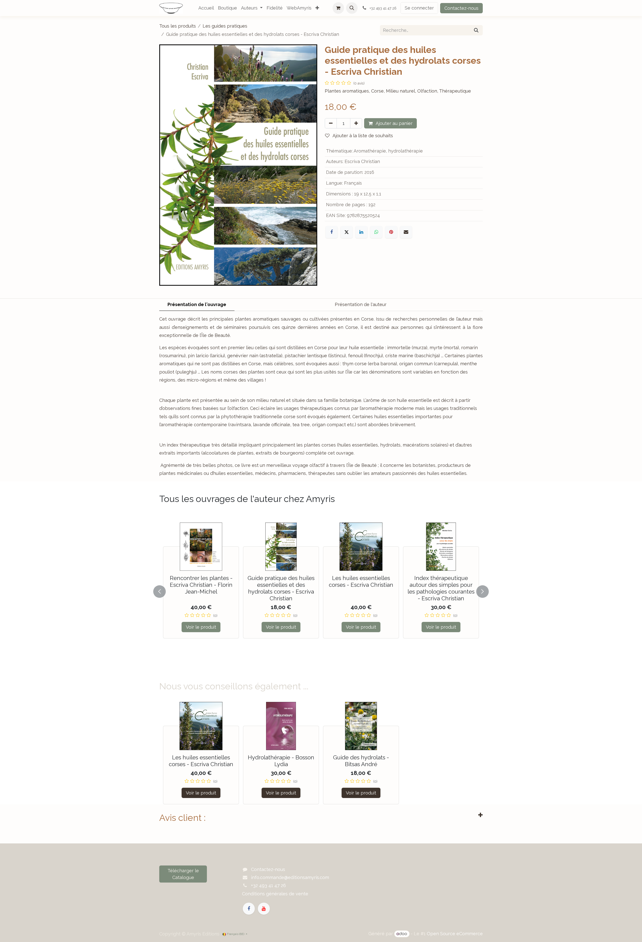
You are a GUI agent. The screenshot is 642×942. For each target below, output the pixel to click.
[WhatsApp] (376, 232)
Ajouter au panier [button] (394, 123)
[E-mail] (406, 232)
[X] (347, 232)
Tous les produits (177, 26)
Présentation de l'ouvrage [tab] (197, 304)
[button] (352, 8)
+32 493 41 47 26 (268, 885)
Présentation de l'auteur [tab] (360, 304)
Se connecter (419, 8)
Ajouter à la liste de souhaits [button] (362, 135)
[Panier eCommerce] (338, 8)
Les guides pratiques (225, 26)
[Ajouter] (356, 123)
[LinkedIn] (361, 232)
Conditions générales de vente (275, 893)
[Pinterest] (391, 232)
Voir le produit (201, 627)
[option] (321, 590)
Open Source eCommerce (455, 933)
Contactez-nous (461, 8)
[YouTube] (264, 909)
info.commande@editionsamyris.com (290, 877)
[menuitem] (206, 8)
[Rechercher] (476, 30)
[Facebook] (332, 232)
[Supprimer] (331, 123)
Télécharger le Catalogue (183, 874)
